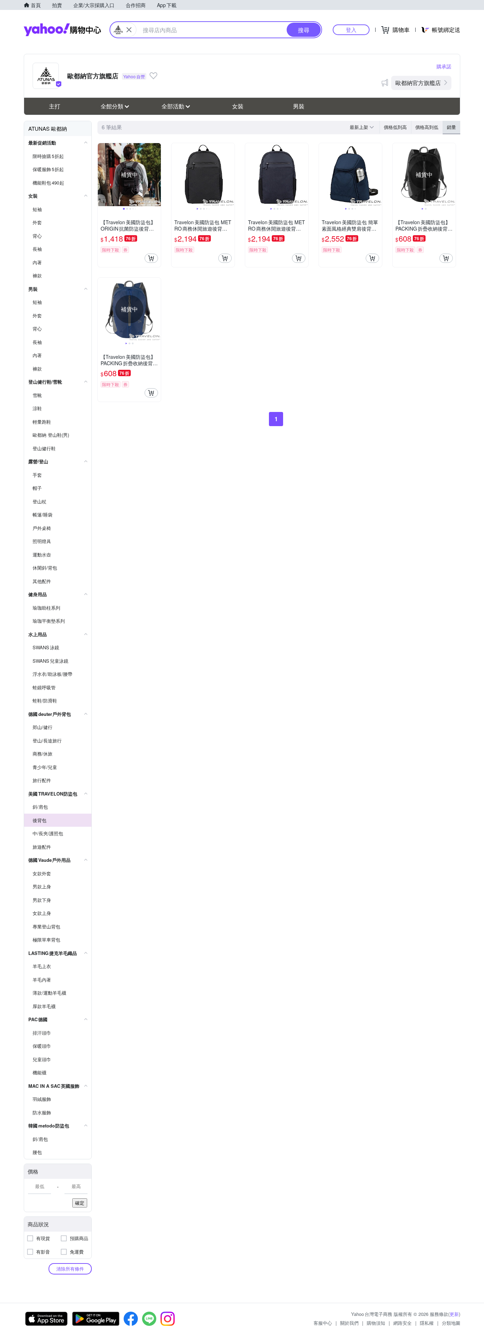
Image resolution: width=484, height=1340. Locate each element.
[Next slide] (156, 174)
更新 (454, 1314)
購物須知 (376, 1322)
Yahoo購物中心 (62, 29)
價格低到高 (395, 127)
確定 (79, 1202)
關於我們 (349, 1322)
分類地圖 (451, 1322)
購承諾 (444, 66)
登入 (351, 29)
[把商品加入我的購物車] (151, 258)
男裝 (298, 106)
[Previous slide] (102, 174)
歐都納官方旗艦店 (418, 83)
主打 (54, 106)
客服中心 (323, 1322)
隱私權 (427, 1322)
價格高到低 (426, 127)
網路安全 (402, 1322)
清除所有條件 (70, 1268)
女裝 (237, 106)
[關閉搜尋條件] (129, 30)
